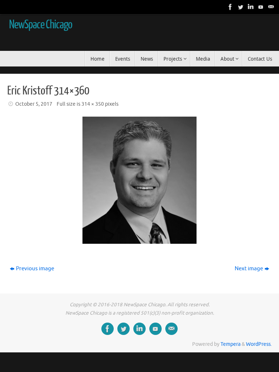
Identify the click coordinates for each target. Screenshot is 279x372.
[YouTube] (260, 7)
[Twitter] (240, 7)
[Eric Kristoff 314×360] (139, 180)
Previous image (35, 268)
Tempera (230, 344)
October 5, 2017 (33, 104)
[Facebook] (230, 7)
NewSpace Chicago (40, 24)
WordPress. (259, 344)
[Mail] (270, 7)
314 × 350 (92, 104)
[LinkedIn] (250, 7)
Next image (249, 268)
